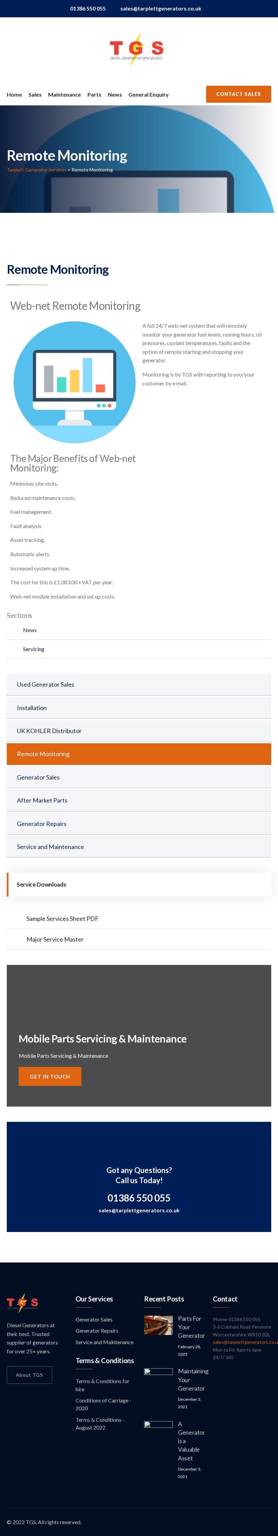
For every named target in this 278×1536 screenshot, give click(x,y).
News (115, 94)
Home (14, 94)
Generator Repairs (41, 823)
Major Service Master (55, 939)
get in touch (50, 1076)
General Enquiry (148, 94)
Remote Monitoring (43, 753)
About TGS (29, 1375)
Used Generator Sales (45, 684)
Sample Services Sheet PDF (62, 918)
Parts (94, 94)
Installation (32, 707)
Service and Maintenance (50, 846)
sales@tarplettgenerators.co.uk (160, 8)
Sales (35, 94)
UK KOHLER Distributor (49, 730)
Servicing (33, 649)
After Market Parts (42, 800)
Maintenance (64, 94)
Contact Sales (238, 94)
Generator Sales (38, 777)
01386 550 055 (88, 8)
